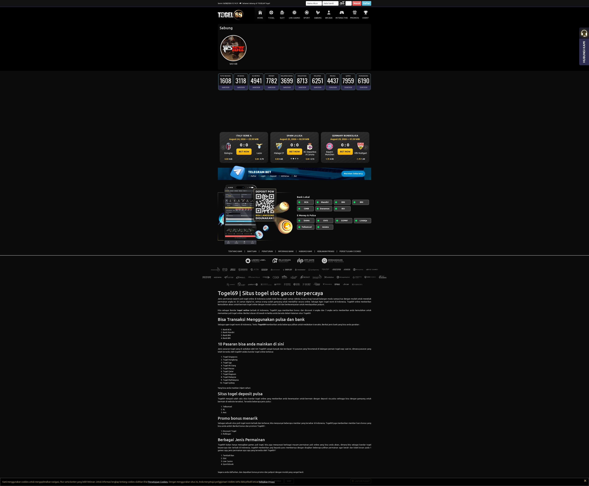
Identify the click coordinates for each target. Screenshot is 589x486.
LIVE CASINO (294, 18)
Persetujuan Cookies (158, 482)
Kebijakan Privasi (267, 482)
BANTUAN (251, 251)
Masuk (357, 3)
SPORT (307, 18)
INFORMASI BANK (286, 251)
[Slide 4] (297, 158)
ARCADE (329, 18)
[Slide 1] (291, 158)
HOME (260, 18)
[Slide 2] (293, 158)
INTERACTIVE (342, 18)
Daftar (366, 3)
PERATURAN (267, 251)
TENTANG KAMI (235, 251)
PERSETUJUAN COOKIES (350, 251)
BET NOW (244, 151)
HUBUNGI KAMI (305, 251)
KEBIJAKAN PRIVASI (325, 251)
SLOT (282, 18)
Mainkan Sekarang (353, 174)
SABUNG (318, 18)
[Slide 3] (295, 158)
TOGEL (271, 18)
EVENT (366, 18)
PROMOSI (354, 18)
